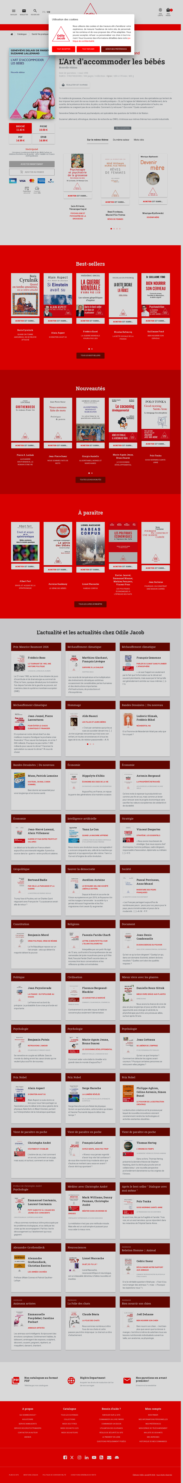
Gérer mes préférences (116, 49)
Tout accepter (63, 49)
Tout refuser (88, 49)
